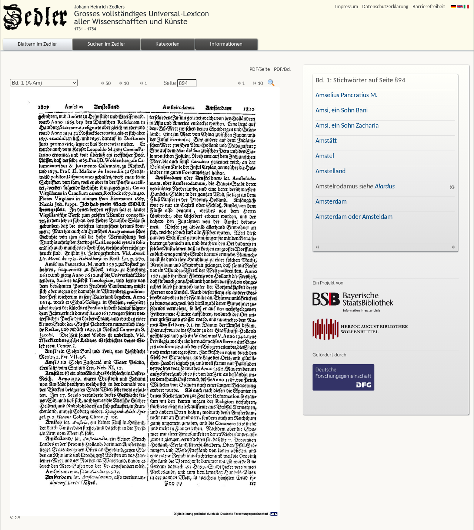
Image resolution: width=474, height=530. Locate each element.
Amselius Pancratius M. (347, 95)
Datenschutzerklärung (385, 7)
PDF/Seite (260, 69)
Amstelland (331, 171)
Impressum (346, 7)
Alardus (385, 187)
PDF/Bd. (282, 69)
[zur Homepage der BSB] (353, 310)
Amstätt (326, 141)
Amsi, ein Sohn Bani (342, 111)
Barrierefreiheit (429, 7)
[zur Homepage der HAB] (360, 341)
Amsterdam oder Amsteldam (354, 217)
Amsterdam (331, 202)
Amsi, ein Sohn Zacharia (347, 126)
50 (107, 83)
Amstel (325, 156)
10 (126, 83)
